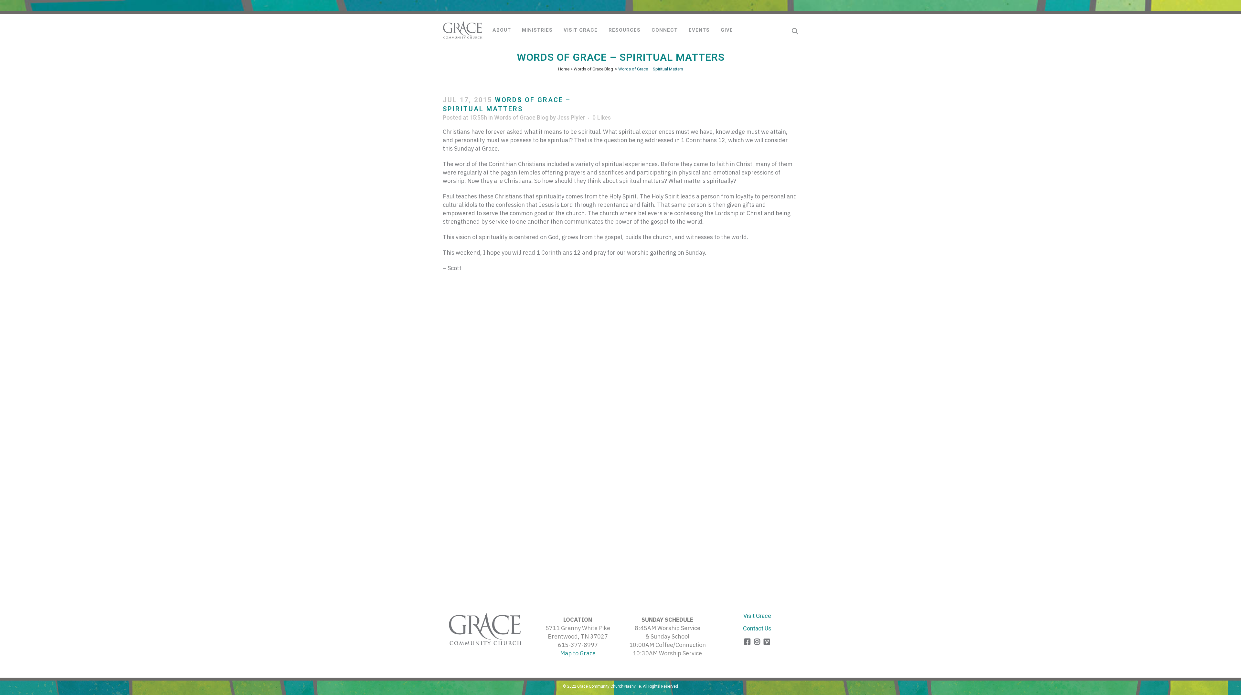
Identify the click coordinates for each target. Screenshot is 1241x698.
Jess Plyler (571, 117)
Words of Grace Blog (593, 69)
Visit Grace (757, 615)
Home (563, 69)
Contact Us (757, 628)
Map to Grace (578, 653)
